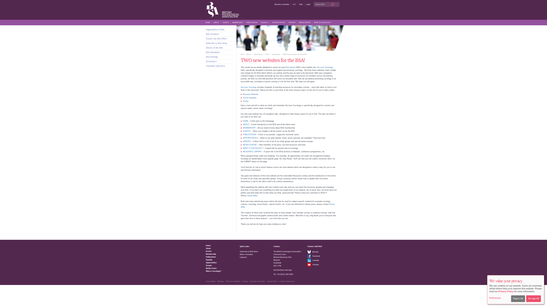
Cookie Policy (272, 281)
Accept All (533, 298)
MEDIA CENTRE (250, 145)
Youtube (315, 265)
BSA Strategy (212, 57)
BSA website (290, 67)
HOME (245, 121)
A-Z (294, 4)
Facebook (316, 256)
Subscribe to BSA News (216, 43)
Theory (246, 101)
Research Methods (250, 94)
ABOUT (246, 124)
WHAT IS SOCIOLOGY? (253, 148)
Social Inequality (250, 98)
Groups (292, 22)
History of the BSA (214, 48)
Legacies (243, 257)
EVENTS (246, 131)
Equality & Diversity (257, 281)
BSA (242, 54)
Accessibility (210, 281)
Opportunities (278, 22)
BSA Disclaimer (213, 52)
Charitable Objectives (215, 66)
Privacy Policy (506, 291)
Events (226, 22)
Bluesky (315, 252)
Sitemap (220, 281)
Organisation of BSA (215, 29)
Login (308, 4)
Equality (265, 22)
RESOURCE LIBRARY (252, 152)
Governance (211, 61)
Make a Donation (246, 254)
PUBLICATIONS (249, 134)
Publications (251, 22)
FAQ (300, 4)
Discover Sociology (325, 67)
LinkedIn (315, 260)
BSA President (212, 34)
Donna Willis (252, 196)
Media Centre (305, 22)
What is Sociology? (322, 22)
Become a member (282, 4)
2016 (267, 54)
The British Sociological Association (222, 9)
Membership (237, 22)
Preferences (495, 298)
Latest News (258, 54)
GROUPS (247, 141)
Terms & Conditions (233, 281)
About (216, 22)
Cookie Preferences (287, 281)
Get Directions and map (283, 270)
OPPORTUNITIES (250, 138)
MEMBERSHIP (249, 128)
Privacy (245, 281)
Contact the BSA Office (216, 39)
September (276, 54)
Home (207, 22)
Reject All (518, 298)
